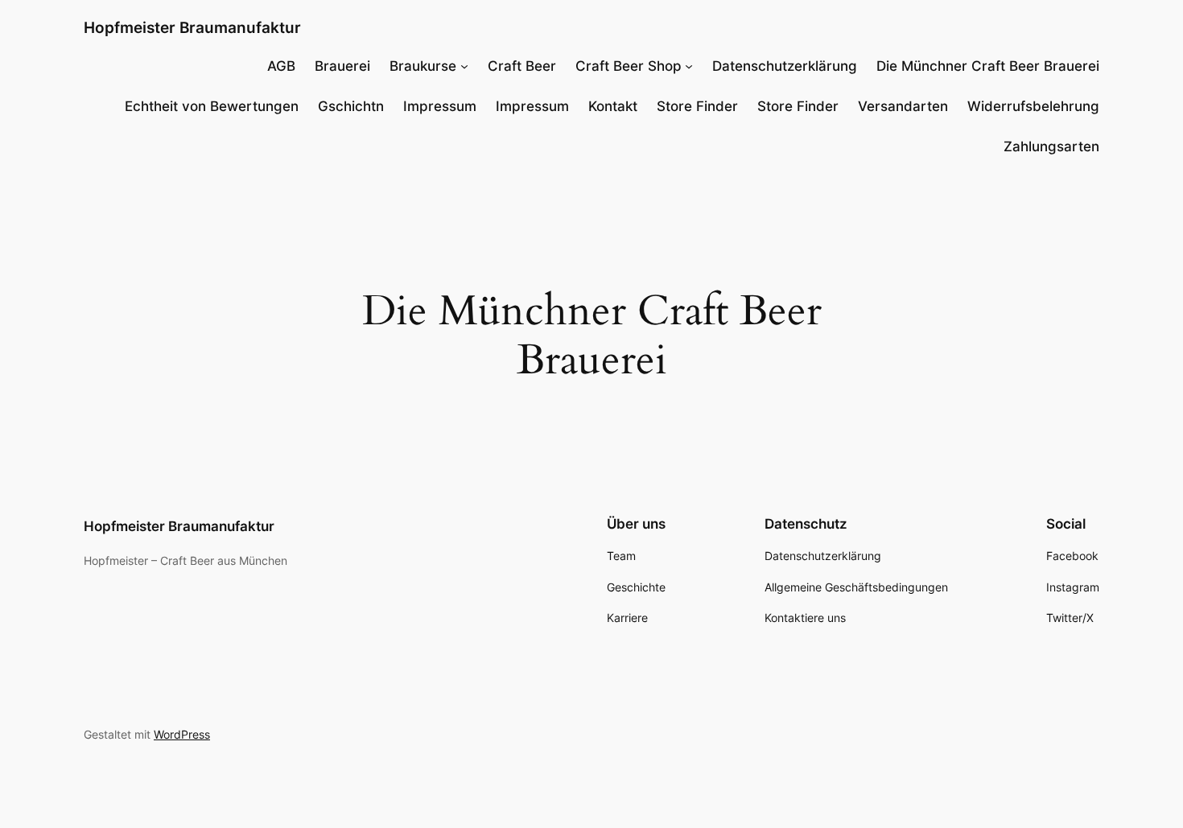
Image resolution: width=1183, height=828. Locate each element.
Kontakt (612, 106)
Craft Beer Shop (628, 66)
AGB (281, 66)
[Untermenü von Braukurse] (464, 66)
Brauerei (342, 66)
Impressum (439, 106)
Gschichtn (351, 106)
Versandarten (903, 106)
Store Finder (697, 106)
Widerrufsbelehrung (1033, 106)
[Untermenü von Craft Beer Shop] (689, 66)
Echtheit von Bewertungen (212, 106)
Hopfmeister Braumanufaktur (192, 27)
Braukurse (423, 66)
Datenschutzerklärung (784, 66)
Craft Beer (522, 66)
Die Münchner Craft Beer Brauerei (987, 66)
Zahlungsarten (1051, 146)
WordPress (182, 734)
